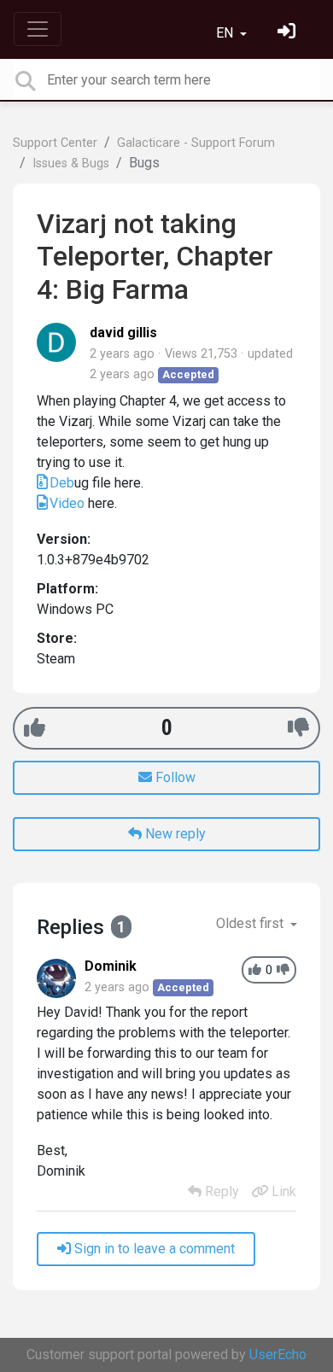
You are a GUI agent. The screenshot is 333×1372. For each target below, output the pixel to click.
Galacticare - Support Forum (196, 143)
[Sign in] (289, 32)
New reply (174, 834)
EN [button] (226, 33)
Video (67, 503)
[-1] (298, 727)
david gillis (123, 332)
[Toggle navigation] (37, 29)
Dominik (111, 966)
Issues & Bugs (70, 163)
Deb (62, 483)
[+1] (34, 727)
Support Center (55, 143)
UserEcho (278, 1354)
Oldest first (251, 923)
